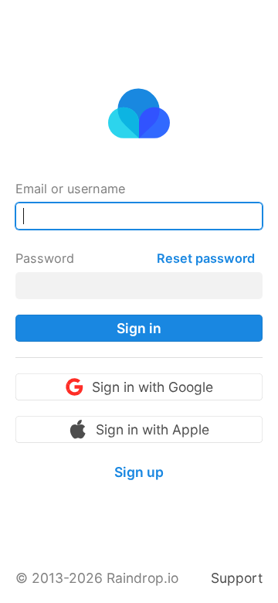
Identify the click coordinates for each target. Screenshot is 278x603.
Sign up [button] (139, 472)
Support (237, 578)
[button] (139, 328)
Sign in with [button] (152, 387)
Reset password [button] (206, 258)
